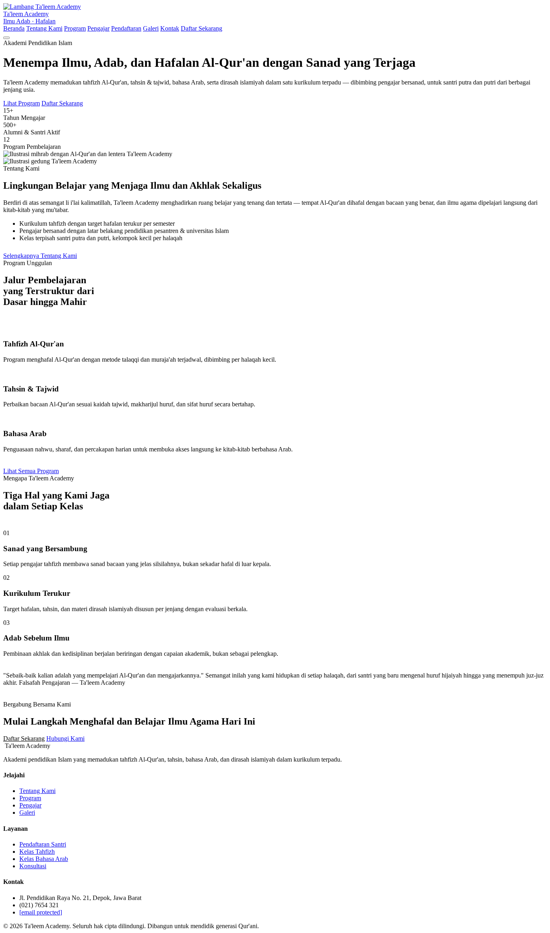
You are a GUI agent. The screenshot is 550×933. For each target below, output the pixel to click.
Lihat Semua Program (31, 471)
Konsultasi (32, 866)
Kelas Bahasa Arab (43, 858)
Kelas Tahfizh (37, 851)
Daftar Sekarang (201, 28)
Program (75, 28)
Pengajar (98, 28)
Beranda (14, 28)
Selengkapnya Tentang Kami (40, 255)
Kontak (169, 28)
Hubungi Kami (65, 738)
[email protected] (40, 912)
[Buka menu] (6, 38)
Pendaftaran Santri (42, 844)
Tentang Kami (44, 28)
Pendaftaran (126, 28)
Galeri (151, 28)
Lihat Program (21, 103)
